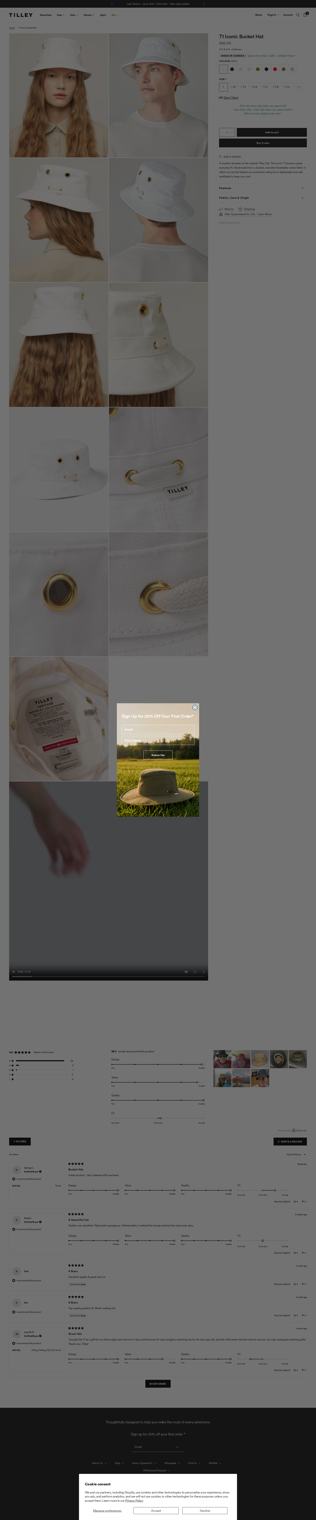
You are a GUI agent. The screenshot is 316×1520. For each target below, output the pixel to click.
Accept (156, 1510)
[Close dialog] (195, 707)
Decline (205, 1510)
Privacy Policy (134, 1500)
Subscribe (158, 755)
